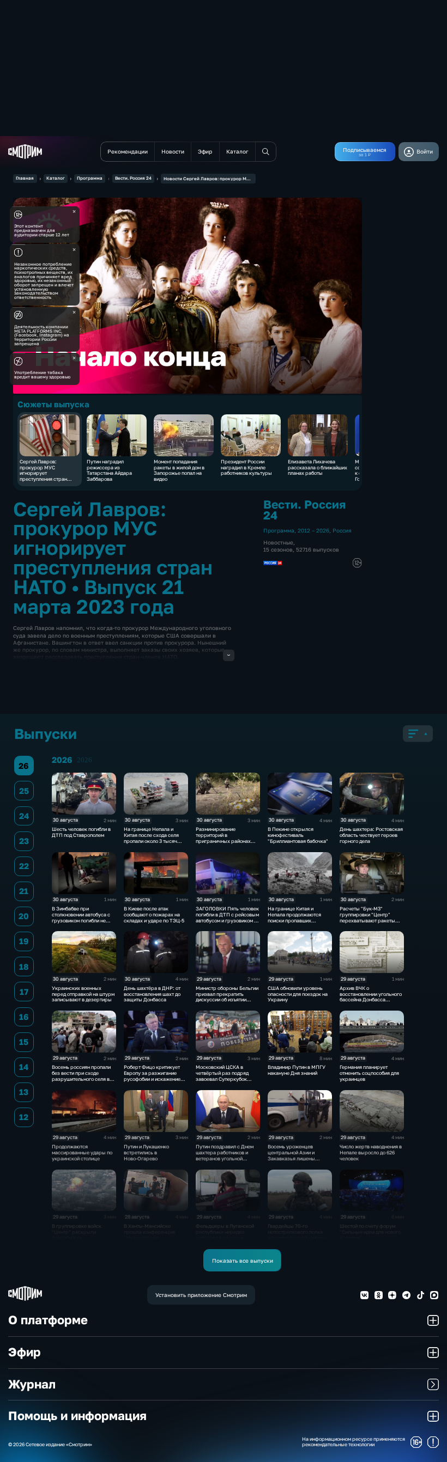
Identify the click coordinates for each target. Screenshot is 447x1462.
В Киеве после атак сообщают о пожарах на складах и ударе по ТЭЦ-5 (154, 914)
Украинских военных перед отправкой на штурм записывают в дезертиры (83, 994)
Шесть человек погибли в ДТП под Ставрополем (81, 832)
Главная (25, 178)
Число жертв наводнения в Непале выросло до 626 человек (371, 1152)
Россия (342, 530)
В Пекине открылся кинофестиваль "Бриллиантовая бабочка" (298, 835)
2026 (84, 760)
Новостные (278, 542)
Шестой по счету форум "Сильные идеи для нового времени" (370, 1232)
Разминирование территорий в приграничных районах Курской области (223, 837)
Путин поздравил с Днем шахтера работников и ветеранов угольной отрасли (224, 1155)
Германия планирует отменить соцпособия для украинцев (369, 1073)
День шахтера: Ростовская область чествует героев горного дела (371, 835)
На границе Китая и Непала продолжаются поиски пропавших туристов (294, 917)
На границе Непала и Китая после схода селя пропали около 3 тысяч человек (151, 837)
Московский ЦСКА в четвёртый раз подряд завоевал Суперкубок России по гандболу (222, 1075)
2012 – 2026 (313, 530)
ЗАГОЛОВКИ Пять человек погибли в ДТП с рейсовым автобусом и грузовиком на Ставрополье (227, 917)
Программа (89, 178)
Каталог (55, 178)
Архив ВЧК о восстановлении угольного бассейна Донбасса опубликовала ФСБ (371, 996)
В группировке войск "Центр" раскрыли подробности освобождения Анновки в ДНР (81, 1237)
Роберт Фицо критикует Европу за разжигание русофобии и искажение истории (152, 1075)
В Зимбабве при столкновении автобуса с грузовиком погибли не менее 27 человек (81, 917)
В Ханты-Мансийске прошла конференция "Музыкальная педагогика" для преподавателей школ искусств (149, 1240)
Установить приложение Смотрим (201, 1295)
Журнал (32, 1384)
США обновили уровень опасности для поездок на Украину (298, 994)
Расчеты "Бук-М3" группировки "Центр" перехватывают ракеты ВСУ (367, 917)
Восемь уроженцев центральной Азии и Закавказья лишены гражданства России (292, 1155)
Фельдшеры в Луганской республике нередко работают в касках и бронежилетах (225, 1234)
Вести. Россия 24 (133, 178)
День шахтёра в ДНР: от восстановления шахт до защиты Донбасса (152, 994)
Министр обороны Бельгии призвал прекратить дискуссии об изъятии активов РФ (227, 996)
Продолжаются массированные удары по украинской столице (82, 1152)
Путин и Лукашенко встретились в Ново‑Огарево (146, 1152)
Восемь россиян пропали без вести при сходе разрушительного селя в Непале (81, 1075)
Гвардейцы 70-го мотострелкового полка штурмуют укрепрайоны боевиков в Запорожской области (297, 1237)
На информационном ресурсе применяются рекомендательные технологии (353, 1442)
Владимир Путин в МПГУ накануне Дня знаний (296, 1070)
